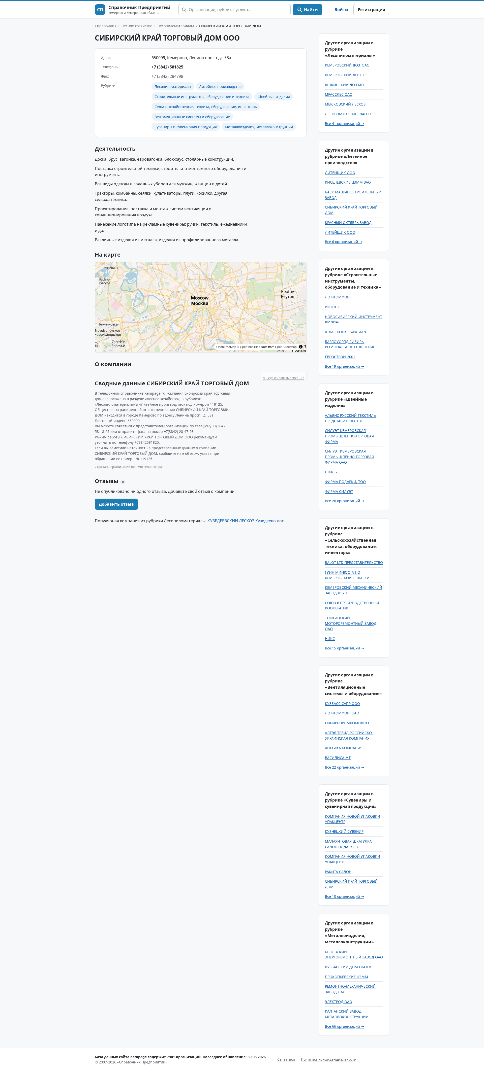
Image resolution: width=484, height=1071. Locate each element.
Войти (341, 9)
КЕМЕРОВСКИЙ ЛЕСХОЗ (345, 75)
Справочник (105, 25)
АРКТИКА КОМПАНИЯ (343, 747)
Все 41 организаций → (344, 123)
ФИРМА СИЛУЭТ (339, 491)
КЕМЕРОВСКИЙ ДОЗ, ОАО (347, 65)
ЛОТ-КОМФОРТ (338, 297)
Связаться (286, 1059)
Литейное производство (220, 86)
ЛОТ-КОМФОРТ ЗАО (342, 713)
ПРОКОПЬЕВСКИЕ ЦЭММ (346, 976)
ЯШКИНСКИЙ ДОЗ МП (344, 84)
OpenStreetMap (286, 346)
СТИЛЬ (331, 471)
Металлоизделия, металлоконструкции (259, 126)
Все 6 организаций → (343, 241)
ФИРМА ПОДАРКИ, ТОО (345, 481)
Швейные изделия (273, 96)
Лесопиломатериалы (175, 25)
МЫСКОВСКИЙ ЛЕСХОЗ (345, 104)
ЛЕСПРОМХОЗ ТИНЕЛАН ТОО (350, 114)
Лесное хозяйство (136, 25)
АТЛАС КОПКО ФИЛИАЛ (345, 331)
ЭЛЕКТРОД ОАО (338, 1001)
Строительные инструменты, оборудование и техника (202, 96)
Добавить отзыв (116, 504)
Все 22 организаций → (344, 767)
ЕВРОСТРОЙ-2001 (340, 356)
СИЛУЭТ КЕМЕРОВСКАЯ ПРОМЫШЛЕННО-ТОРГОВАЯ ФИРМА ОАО (349, 456)
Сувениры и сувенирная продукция (186, 126)
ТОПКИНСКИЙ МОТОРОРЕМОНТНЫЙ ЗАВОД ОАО (350, 623)
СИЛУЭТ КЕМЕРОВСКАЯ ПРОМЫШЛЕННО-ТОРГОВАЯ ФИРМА (349, 436)
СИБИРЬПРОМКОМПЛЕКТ (347, 722)
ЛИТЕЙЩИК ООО (340, 172)
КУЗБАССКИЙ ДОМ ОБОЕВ (348, 966)
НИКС (330, 638)
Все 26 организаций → (344, 500)
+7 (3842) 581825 (167, 67)
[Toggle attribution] (301, 347)
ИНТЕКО (332, 306)
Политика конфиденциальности (328, 1059)
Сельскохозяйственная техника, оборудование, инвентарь (206, 106)
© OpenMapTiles (248, 346)
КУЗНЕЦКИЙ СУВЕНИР (344, 831)
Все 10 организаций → (344, 896)
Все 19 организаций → (344, 366)
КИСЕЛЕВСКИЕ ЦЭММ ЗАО (348, 182)
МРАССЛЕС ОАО (338, 94)
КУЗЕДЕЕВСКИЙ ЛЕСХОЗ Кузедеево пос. (246, 521)
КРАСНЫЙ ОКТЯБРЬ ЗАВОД (348, 222)
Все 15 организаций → (344, 648)
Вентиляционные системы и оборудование (192, 116)
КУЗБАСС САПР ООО (342, 703)
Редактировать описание (283, 378)
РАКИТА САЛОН (338, 871)
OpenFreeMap (226, 346)
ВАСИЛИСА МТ (338, 757)
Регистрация (371, 9)
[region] (200, 307)
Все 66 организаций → (344, 1026)
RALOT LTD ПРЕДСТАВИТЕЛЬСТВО (354, 562)
